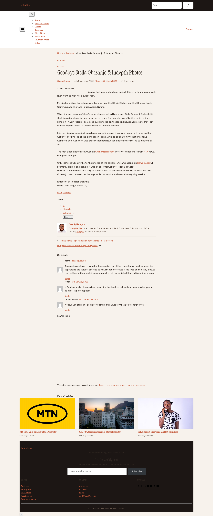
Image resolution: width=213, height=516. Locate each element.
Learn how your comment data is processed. (123, 385)
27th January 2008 (80, 282)
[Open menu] (22, 29)
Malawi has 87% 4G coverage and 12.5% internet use (158, 431)
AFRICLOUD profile (87, 496)
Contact (189, 29)
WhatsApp (68, 213)
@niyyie (80, 231)
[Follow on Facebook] (141, 486)
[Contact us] (157, 486)
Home (60, 53)
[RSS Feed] (154, 486)
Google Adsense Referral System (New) (77, 245)
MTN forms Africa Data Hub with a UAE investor (38, 431)
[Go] (188, 5)
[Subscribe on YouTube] (151, 486)
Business (25, 486)
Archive (70, 53)
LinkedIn (67, 209)
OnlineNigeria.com (104, 151)
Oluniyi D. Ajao (63, 81)
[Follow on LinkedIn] (145, 486)
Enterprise (26, 489)
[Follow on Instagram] (148, 486)
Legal (81, 493)
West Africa (26, 496)
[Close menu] (32, 14)
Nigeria (60, 66)
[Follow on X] (138, 486)
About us (83, 486)
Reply (67, 278)
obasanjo (67, 192)
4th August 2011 (79, 261)
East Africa (26, 493)
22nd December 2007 (88, 299)
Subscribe (137, 471)
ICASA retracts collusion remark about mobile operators (100, 431)
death (59, 192)
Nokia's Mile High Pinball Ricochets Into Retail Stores (87, 240)
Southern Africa (28, 499)
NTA (146, 151)
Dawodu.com (144, 162)
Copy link (68, 217)
